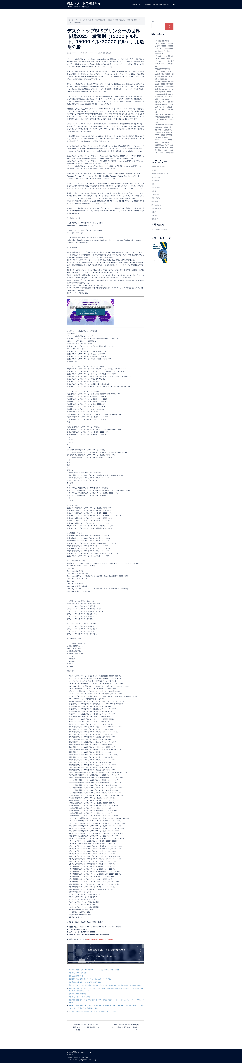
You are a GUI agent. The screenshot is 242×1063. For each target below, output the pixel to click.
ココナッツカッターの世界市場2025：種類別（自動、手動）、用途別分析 (164, 127)
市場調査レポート (137, 4)
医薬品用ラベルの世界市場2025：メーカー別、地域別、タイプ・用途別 (90, 979)
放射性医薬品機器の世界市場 (77, 994)
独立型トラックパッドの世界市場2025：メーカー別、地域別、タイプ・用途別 (92, 1011)
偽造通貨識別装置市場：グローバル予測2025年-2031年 (86, 982)
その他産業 (155, 181)
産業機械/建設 (107, 53)
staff (74, 53)
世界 (100, 53)
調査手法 (148, 4)
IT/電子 (154, 170)
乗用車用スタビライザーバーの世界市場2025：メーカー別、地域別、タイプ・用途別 (86, 1027)
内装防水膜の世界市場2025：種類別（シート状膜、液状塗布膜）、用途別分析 (125, 1027)
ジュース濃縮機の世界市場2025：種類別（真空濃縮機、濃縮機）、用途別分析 (164, 84)
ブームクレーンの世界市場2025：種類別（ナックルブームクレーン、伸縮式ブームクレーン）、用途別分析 (164, 61)
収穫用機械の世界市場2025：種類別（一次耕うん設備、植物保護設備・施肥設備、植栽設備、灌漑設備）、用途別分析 (164, 74)
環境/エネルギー (157, 205)
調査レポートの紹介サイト (85, 3)
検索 (153, 21)
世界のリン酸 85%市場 (76, 976)
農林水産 (155, 215)
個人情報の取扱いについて (161, 4)
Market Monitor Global (160, 174)
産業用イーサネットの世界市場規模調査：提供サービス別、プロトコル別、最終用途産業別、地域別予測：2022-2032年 (105, 985)
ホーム (71, 20)
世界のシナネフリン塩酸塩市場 (78, 973)
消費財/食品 (156, 198)
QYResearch (93, 53)
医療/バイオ (156, 188)
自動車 (154, 212)
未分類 (154, 191)
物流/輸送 (155, 202)
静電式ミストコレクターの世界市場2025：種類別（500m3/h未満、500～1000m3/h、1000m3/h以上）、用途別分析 (164, 94)
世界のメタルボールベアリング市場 (79, 997)
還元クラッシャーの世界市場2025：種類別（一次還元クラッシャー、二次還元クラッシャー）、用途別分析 (164, 107)
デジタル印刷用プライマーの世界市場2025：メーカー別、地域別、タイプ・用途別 (94, 970)
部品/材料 (155, 219)
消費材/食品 (156, 195)
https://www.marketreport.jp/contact (99, 939)
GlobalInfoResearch (158, 167)
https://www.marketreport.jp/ (162, 229)
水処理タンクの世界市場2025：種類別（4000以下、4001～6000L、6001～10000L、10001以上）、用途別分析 (164, 137)
